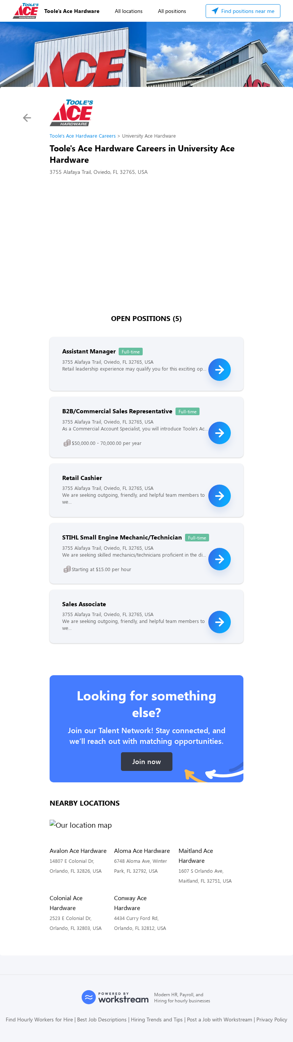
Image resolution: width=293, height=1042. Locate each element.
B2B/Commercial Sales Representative (117, 411)
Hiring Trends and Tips (157, 1019)
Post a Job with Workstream (219, 1019)
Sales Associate (84, 604)
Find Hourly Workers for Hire (39, 1019)
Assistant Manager (89, 351)
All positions (172, 10)
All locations (129, 10)
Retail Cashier (82, 478)
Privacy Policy (271, 1019)
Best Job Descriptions (102, 1019)
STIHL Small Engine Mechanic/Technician (122, 537)
